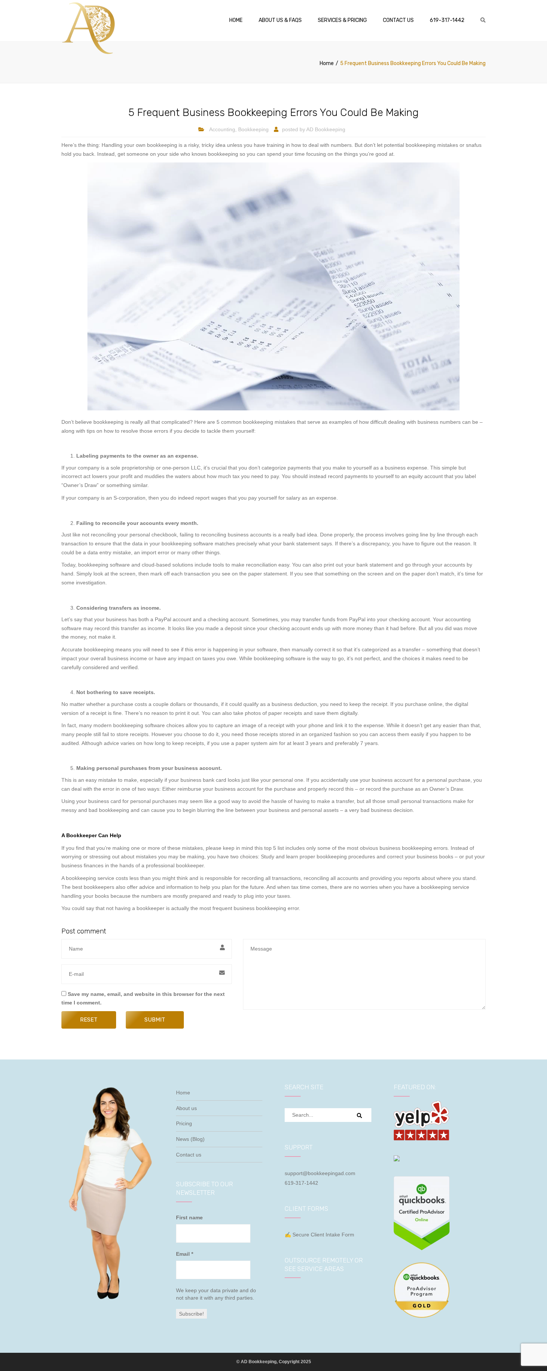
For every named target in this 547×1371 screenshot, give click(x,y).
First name (189, 1217)
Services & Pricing (342, 20)
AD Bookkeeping (325, 129)
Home (236, 20)
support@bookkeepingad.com (320, 1173)
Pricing (184, 1123)
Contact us (398, 20)
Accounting (222, 129)
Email (184, 1254)
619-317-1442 (447, 20)
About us (186, 1108)
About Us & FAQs (280, 20)
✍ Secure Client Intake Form (319, 1235)
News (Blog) (190, 1139)
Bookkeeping (253, 129)
